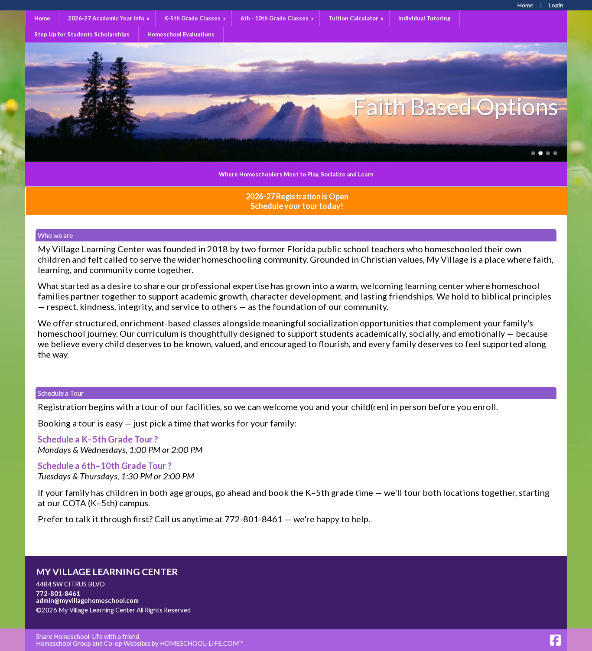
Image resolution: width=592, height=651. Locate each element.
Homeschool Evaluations (181, 34)
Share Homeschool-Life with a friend (87, 636)
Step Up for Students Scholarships (82, 34)
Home (42, 18)
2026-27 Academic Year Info (109, 18)
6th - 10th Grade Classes (278, 18)
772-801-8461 (58, 593)
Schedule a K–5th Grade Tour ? (98, 439)
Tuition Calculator (357, 18)
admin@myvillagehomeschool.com (87, 600)
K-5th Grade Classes (195, 18)
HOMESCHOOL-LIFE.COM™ (202, 643)
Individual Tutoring (424, 18)
